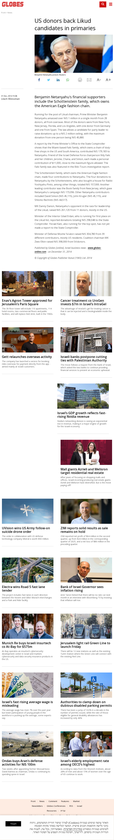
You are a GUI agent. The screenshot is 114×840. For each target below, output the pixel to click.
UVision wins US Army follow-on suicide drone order (26, 530)
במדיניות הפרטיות (73, 829)
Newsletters (37, 806)
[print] (79, 80)
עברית (63, 810)
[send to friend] (89, 80)
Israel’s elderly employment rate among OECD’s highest (85, 762)
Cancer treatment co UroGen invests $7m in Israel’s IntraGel (83, 302)
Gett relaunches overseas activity (27, 357)
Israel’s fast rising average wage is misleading (27, 704)
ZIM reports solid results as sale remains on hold (84, 530)
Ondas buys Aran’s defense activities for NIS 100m (22, 762)
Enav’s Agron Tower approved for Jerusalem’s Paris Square (27, 302)
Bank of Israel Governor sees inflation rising (82, 588)
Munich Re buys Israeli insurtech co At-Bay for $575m (26, 645)
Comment (53, 801)
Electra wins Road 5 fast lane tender (23, 588)
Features (65, 801)
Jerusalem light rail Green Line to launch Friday (85, 645)
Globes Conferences (56, 806)
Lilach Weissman (10, 98)
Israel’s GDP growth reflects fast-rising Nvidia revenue (81, 415)
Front (3, 12)
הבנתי (13, 823)
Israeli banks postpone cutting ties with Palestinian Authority (84, 358)
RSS (71, 806)
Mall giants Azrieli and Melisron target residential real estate (84, 471)
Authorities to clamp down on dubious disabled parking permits (86, 704)
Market (76, 801)
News (10, 12)
